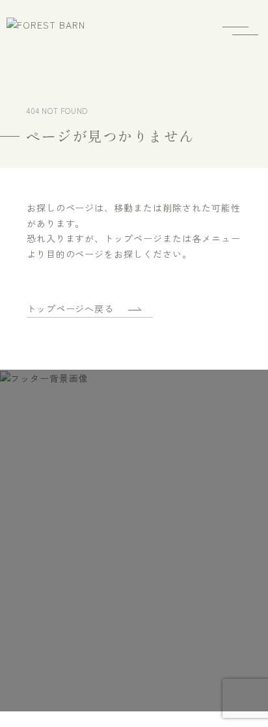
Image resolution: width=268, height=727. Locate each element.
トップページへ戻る (70, 308)
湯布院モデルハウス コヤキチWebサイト (114, 627)
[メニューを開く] (245, 32)
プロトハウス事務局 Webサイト (114, 653)
